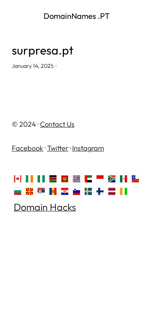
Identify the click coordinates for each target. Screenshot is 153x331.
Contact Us (57, 124)
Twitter (57, 148)
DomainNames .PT (77, 16)
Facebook (27, 148)
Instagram (88, 148)
